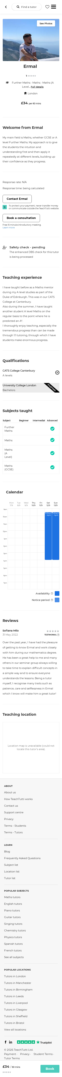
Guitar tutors (12, 917)
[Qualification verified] (57, 372)
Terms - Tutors (13, 832)
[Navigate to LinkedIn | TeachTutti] (10, 1042)
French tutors (13, 950)
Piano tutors (12, 910)
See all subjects (14, 957)
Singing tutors (13, 923)
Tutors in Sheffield (15, 1016)
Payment (10, 1054)
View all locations (15, 1029)
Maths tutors (12, 897)
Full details (37, 86)
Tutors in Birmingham (18, 989)
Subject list (11, 864)
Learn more (9, 227)
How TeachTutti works (18, 799)
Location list (11, 871)
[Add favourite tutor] (47, 7)
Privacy (8, 819)
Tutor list (9, 878)
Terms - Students (15, 825)
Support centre (13, 812)
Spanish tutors (13, 943)
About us (10, 792)
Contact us (11, 805)
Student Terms (43, 1054)
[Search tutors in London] (6, 7)
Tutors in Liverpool (16, 1003)
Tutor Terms (12, 1058)
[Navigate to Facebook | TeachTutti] (5, 1042)
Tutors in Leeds (14, 996)
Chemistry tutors (15, 930)
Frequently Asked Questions (22, 858)
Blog (7, 851)
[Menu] (53, 6)
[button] (57, 373)
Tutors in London (15, 976)
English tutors (13, 903)
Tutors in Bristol (14, 1023)
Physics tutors (13, 937)
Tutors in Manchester (17, 983)
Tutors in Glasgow (15, 1009)
